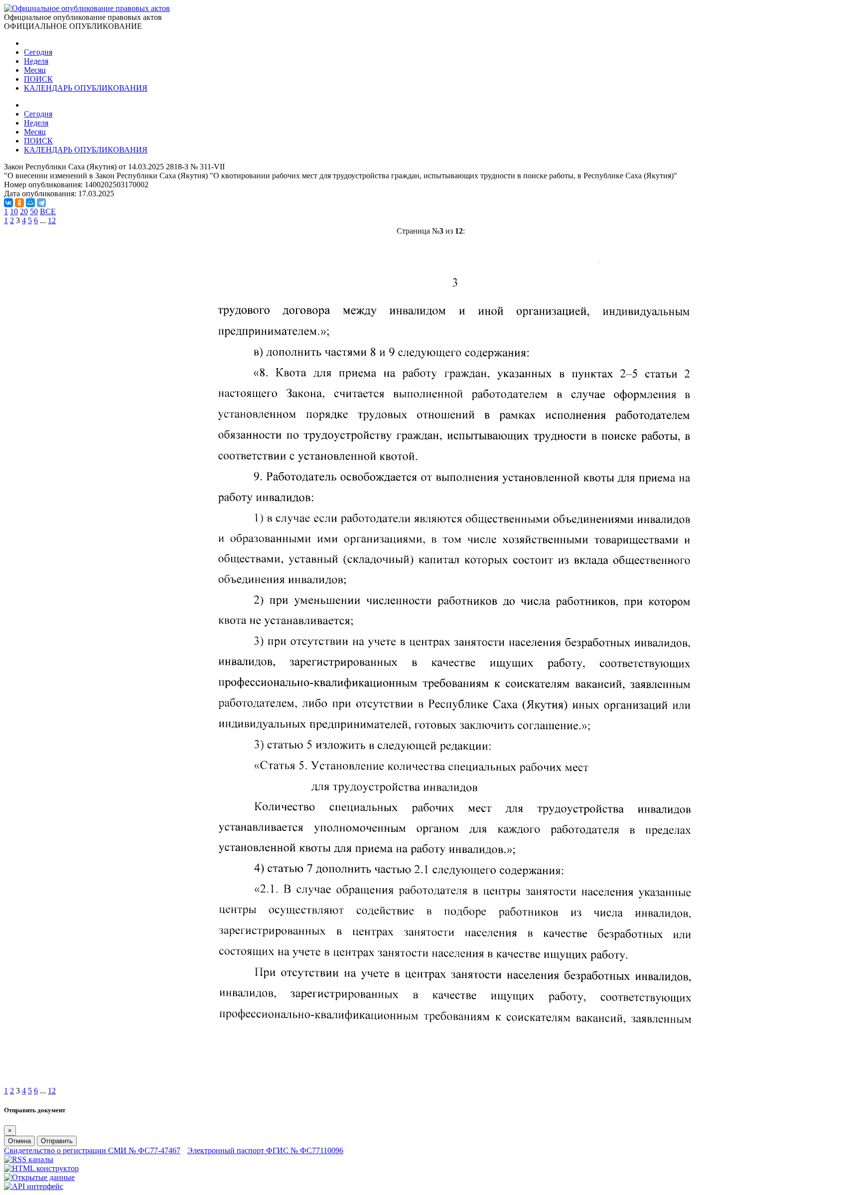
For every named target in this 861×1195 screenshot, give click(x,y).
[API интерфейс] (33, 1186)
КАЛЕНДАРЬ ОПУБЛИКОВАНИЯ (85, 88)
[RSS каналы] (28, 1159)
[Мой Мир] (30, 202)
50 (34, 211)
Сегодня (38, 52)
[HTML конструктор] (41, 1168)
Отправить (57, 1141)
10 (14, 211)
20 (24, 211)
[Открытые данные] (39, 1177)
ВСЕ (48, 211)
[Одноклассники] (19, 202)
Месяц (35, 70)
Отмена (19, 1141)
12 (52, 220)
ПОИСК (38, 79)
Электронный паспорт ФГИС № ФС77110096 (265, 1150)
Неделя (36, 61)
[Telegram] (41, 202)
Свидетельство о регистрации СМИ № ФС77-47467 (92, 1150)
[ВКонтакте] (8, 202)
